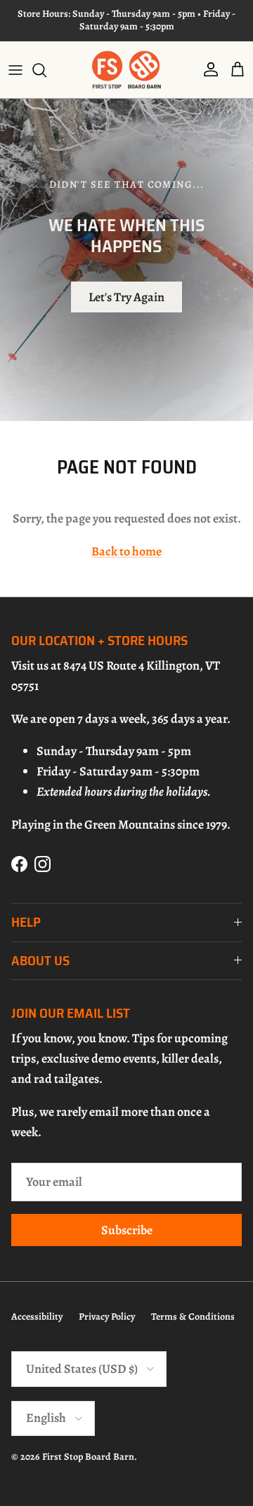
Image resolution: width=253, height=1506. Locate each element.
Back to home (126, 551)
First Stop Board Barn (88, 1456)
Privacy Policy (107, 1316)
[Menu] (15, 70)
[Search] (46, 70)
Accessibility (37, 1316)
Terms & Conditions (193, 1316)
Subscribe (127, 1230)
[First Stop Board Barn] (126, 69)
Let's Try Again (126, 297)
